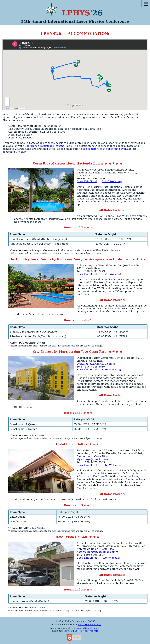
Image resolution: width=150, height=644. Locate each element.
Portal (67, 630)
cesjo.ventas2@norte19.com (94, 363)
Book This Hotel (87, 181)
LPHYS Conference (85, 630)
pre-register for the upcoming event (105, 148)
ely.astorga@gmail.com (91, 459)
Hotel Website (111, 181)
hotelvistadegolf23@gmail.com (96, 551)
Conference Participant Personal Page (48, 145)
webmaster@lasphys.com (86, 628)
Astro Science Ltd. (82, 621)
